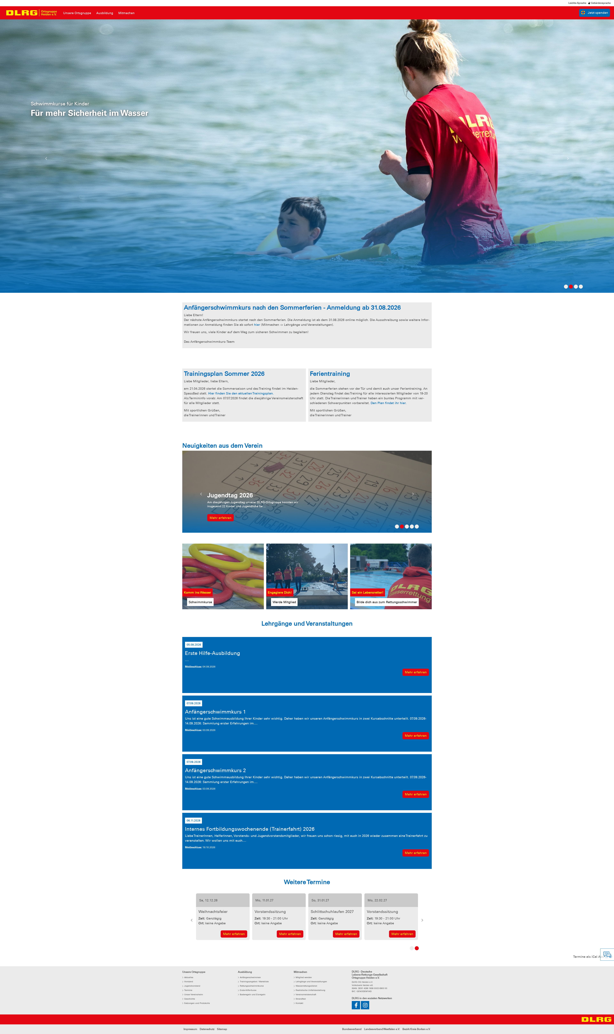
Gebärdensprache (600, 3)
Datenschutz (207, 1029)
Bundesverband (352, 1029)
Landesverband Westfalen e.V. (382, 1029)
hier (257, 325)
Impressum (190, 1029)
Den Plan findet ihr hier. (389, 403)
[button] (46, 159)
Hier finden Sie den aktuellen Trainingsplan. (241, 393)
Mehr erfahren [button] (220, 518)
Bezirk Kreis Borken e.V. (416, 1029)
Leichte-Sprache (577, 3)
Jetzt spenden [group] (598, 13)
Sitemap (222, 1029)
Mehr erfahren (234, 934)
